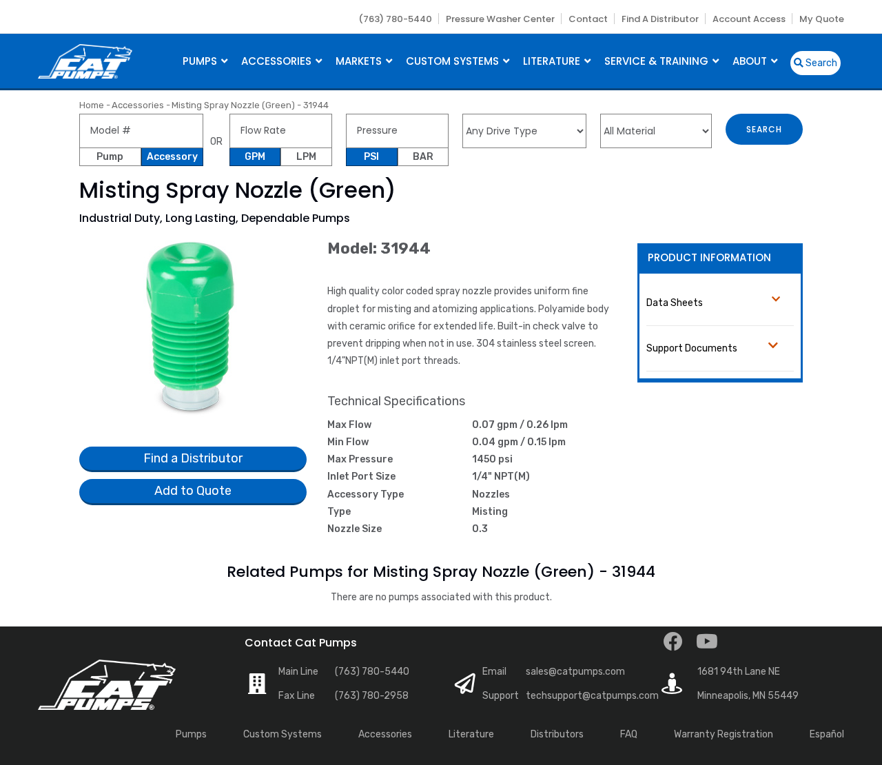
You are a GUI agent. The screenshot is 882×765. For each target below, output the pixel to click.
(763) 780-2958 (372, 696)
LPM (306, 157)
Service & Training (657, 61)
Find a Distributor (660, 19)
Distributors (557, 734)
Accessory (172, 157)
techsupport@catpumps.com (592, 696)
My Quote (821, 19)
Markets (360, 61)
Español (827, 734)
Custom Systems (454, 61)
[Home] (85, 59)
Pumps (201, 61)
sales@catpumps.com (575, 671)
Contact (588, 19)
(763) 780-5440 (395, 19)
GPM (255, 157)
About (751, 61)
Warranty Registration (723, 734)
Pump (109, 157)
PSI (371, 157)
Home (91, 105)
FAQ (628, 734)
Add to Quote (193, 490)
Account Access (749, 19)
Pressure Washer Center (500, 19)
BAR (423, 157)
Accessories (277, 61)
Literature (553, 61)
